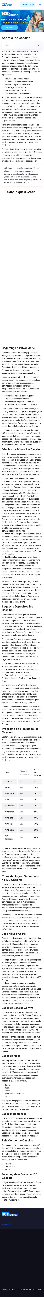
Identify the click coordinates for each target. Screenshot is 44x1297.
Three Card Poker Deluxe (32, 297)
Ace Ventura (12, 333)
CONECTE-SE (28, 4)
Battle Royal (12, 315)
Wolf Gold (32, 241)
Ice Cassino (18, 51)
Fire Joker (12, 278)
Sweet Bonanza (32, 222)
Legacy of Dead (12, 260)
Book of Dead (32, 278)
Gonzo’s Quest (32, 204)
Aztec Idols (32, 315)
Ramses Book (12, 204)
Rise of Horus (32, 260)
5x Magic (12, 297)
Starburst (12, 241)
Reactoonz (12, 222)
